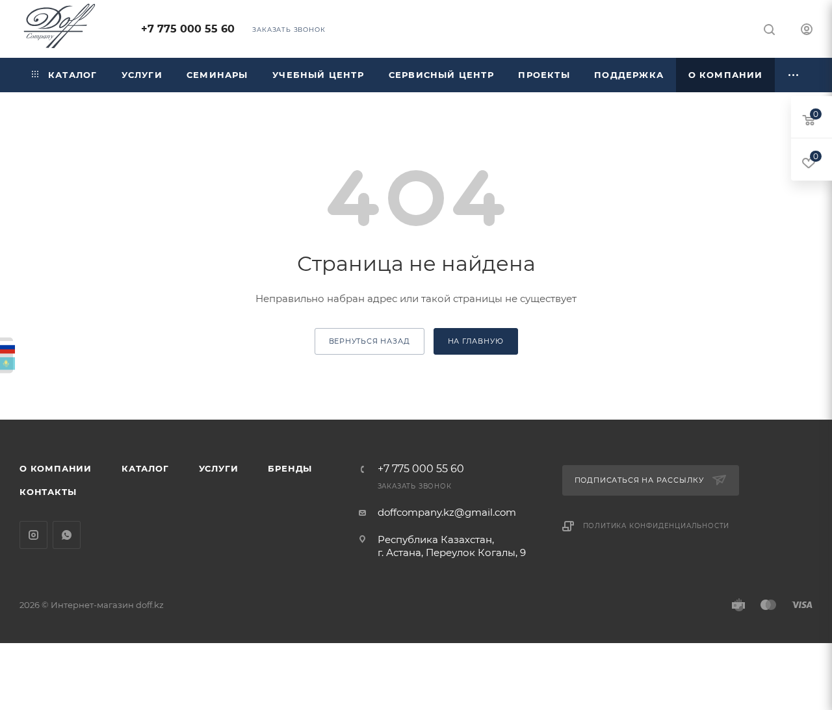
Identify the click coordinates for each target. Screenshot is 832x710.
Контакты (48, 492)
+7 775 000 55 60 (188, 29)
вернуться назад (369, 341)
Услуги (219, 468)
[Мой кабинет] (806, 31)
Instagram (33, 535)
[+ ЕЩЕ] (793, 75)
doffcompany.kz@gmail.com (447, 512)
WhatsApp (67, 535)
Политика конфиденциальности (656, 526)
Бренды (290, 468)
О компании (56, 468)
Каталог (145, 468)
